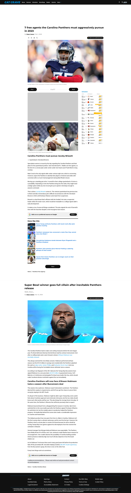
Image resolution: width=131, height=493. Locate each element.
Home (29, 271)
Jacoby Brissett (40, 191)
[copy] (37, 38)
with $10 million (54, 373)
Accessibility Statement (51, 485)
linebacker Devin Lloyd (61, 365)
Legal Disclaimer (33, 485)
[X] (122, 2)
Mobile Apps (99, 479)
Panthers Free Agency (39, 271)
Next (73, 89)
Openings (47, 479)
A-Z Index (67, 485)
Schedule (35, 2)
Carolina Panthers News (39, 467)
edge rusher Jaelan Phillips (43, 365)
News (23, 2)
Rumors (28, 2)
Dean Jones (30, 34)
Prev (32, 89)
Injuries (54, 2)
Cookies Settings (84, 485)
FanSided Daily (32, 482)
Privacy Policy (68, 482)
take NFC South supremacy (68, 444)
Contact (66, 479)
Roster (48, 2)
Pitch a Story (48, 482)
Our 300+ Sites (83, 479)
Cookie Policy (99, 482)
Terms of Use (83, 482)
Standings (42, 2)
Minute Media (19, 488)
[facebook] (119, 2)
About (29, 479)
